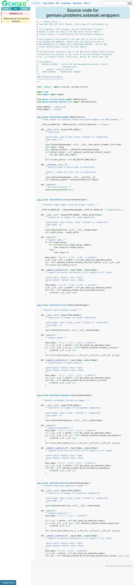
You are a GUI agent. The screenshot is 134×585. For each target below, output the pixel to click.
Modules (77, 3)
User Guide (48, 3)
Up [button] (15, 9)
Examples (66, 3)
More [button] (86, 3)
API (57, 3)
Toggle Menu (8, 582)
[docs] (40, 117)
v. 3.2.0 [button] (35, 3)
